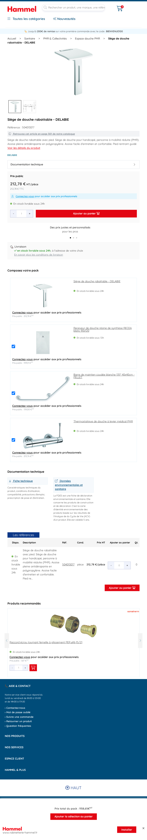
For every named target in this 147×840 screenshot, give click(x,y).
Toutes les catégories (28, 19)
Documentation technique (27, 164)
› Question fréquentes (18, 725)
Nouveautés (65, 19)
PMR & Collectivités (55, 38)
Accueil (11, 38)
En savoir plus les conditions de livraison (38, 254)
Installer (126, 829)
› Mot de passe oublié (17, 712)
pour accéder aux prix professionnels (46, 196)
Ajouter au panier (84, 213)
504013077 (68, 564)
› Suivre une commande (19, 716)
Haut (75, 787)
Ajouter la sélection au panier (74, 816)
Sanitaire (29, 38)
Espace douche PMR (87, 38)
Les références (23, 535)
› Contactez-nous (15, 707)
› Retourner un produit (18, 721)
